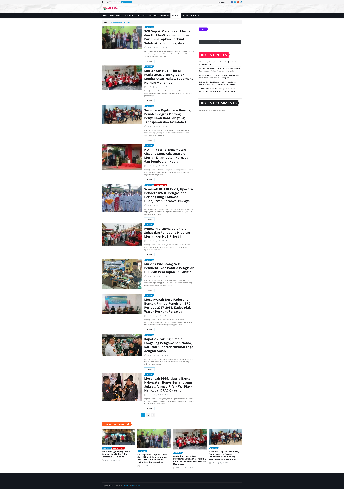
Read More (149, 61)
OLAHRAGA (141, 15)
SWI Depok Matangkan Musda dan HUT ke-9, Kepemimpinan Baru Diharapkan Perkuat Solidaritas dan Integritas (167, 37)
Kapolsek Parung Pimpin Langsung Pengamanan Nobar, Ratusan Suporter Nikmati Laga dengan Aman (168, 345)
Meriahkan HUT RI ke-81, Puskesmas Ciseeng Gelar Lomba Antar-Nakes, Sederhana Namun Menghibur (169, 77)
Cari (203, 29)
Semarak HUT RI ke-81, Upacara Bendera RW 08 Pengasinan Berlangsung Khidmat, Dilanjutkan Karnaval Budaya (168, 195)
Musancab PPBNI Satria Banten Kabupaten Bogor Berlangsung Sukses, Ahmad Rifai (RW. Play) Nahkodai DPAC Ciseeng (168, 384)
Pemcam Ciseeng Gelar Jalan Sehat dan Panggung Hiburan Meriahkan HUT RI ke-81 (167, 232)
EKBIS (105, 15)
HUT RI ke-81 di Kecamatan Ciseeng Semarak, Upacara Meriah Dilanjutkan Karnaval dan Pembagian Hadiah (166, 156)
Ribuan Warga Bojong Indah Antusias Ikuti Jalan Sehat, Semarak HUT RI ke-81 (116, 454)
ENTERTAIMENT (115, 15)
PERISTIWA (176, 15)
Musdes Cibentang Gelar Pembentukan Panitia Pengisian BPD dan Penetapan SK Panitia (169, 268)
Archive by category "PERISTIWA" (119, 22)
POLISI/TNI (195, 15)
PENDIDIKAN (153, 15)
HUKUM (185, 15)
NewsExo (127, 486)
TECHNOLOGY (129, 15)
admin (149, 47)
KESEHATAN (164, 15)
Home (105, 22)
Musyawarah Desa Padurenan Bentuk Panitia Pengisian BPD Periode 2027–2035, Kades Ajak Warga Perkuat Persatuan (167, 305)
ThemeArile (136, 486)
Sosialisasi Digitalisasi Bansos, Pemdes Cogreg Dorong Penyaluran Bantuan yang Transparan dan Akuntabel (167, 116)
